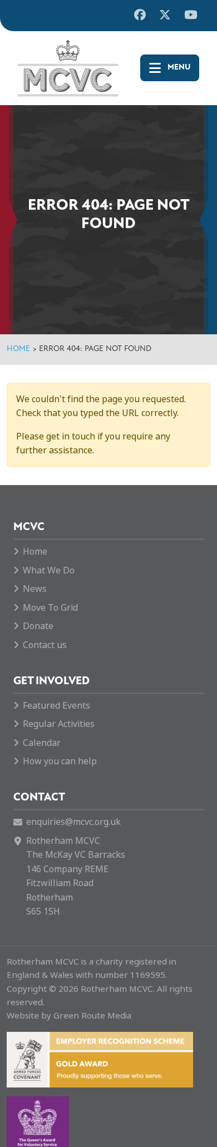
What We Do (49, 570)
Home (18, 349)
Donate (38, 626)
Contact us (45, 645)
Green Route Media (92, 1016)
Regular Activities (59, 724)
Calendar (42, 742)
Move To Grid (50, 607)
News (35, 588)
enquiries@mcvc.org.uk (73, 821)
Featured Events (56, 705)
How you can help (60, 761)
